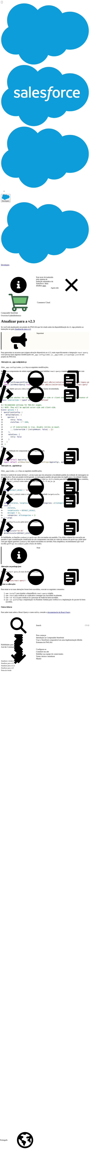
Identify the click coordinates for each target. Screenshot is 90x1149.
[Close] (71, 285)
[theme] (36, 379)
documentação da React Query (58, 612)
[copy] (28, 361)
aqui (44, 286)
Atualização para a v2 (23, 329)
